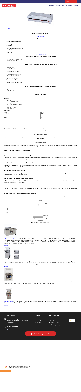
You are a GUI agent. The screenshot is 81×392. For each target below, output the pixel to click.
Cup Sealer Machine (54, 324)
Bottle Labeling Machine (55, 325)
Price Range (9, 59)
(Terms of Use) (28, 366)
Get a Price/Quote (40, 36)
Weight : (23, 283)
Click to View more (10, 51)
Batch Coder (53, 319)
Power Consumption (10, 70)
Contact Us (76, 5)
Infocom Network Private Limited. (23, 367)
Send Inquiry (44, 54)
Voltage (8, 67)
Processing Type (9, 75)
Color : (51, 283)
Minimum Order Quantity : (34, 238)
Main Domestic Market (10, 91)
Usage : (32, 283)
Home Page (51, 5)
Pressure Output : (9, 241)
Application (8, 82)
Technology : (23, 243)
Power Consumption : (48, 264)
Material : (64, 261)
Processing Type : (49, 240)
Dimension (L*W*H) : (67, 240)
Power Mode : (60, 238)
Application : (23, 240)
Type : (39, 283)
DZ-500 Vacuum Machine (8, 301)
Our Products (69, 5)
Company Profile (60, 5)
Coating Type (9, 68)
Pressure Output (9, 71)
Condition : (42, 238)
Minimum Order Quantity (11, 60)
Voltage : (50, 238)
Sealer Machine (53, 320)
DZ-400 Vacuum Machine (8, 261)
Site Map (37, 325)
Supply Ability (9, 89)
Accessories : (44, 241)
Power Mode (9, 83)
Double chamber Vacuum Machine (10, 238)
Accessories (9, 81)
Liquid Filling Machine (54, 322)
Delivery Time (9, 90)
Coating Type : (65, 241)
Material (8, 78)
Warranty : (46, 283)
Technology (8, 79)
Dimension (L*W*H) (10, 72)
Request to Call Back (38, 54)
